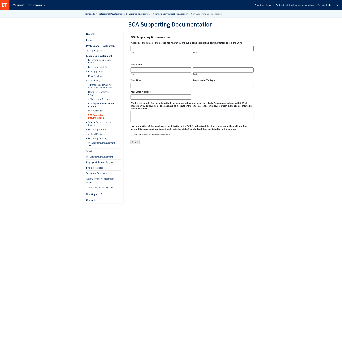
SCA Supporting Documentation (96, 116)
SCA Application (95, 110)
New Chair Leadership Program (98, 93)
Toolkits (90, 151)
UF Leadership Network (99, 99)
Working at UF (312, 5)
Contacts (326, 5)
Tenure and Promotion (96, 173)
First (133, 52)
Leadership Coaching (98, 138)
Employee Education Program (100, 162)
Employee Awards (94, 167)
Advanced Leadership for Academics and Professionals (102, 86)
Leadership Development (138, 13)
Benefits (259, 5)
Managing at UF (95, 71)
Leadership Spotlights (98, 67)
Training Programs (94, 50)
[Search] (337, 5)
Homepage (89, 13)
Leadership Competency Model (99, 61)
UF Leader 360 (95, 133)
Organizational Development (101, 142)
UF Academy (94, 80)
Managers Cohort (96, 76)
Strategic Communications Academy (170, 13)
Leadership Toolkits (97, 129)
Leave (269, 5)
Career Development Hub (98, 187)
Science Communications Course (99, 123)
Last (195, 52)
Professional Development (288, 5)
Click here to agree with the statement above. (152, 134)
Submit (135, 142)
